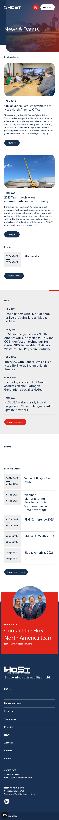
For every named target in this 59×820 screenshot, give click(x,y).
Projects (8, 727)
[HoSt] (12, 7)
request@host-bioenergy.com (18, 778)
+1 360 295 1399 (11, 775)
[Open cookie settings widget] (4, 815)
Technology (10, 719)
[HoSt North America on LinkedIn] (6, 801)
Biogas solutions (12, 703)
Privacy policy (10, 816)
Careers (8, 751)
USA (6, 689)
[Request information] (36, 7)
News (7, 735)
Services (8, 711)
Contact (8, 759)
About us (8, 743)
